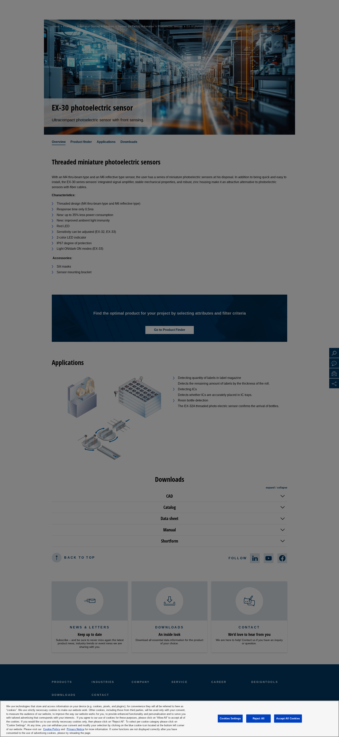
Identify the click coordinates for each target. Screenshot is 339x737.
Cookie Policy (51, 729)
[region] (169, 719)
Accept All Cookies (288, 718)
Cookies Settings (230, 718)
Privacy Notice (75, 729)
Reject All (258, 718)
